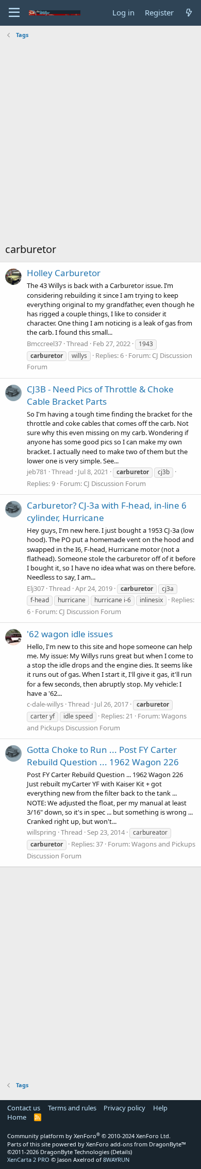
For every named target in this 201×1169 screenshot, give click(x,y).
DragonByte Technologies (74, 1152)
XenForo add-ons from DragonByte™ (136, 1144)
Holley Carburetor (63, 273)
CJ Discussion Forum (114, 483)
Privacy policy (124, 1107)
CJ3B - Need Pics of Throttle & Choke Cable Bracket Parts (100, 395)
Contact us (23, 1107)
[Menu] (14, 13)
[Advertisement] (100, 142)
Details (121, 1152)
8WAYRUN (116, 1159)
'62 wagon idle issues (70, 634)
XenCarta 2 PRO (28, 1159)
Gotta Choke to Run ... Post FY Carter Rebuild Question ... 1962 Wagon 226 (103, 756)
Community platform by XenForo (89, 1136)
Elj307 (35, 588)
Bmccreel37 (44, 343)
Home (16, 1117)
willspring (41, 832)
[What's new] (189, 12)
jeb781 (37, 471)
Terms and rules (72, 1107)
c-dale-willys (45, 704)
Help (160, 1107)
